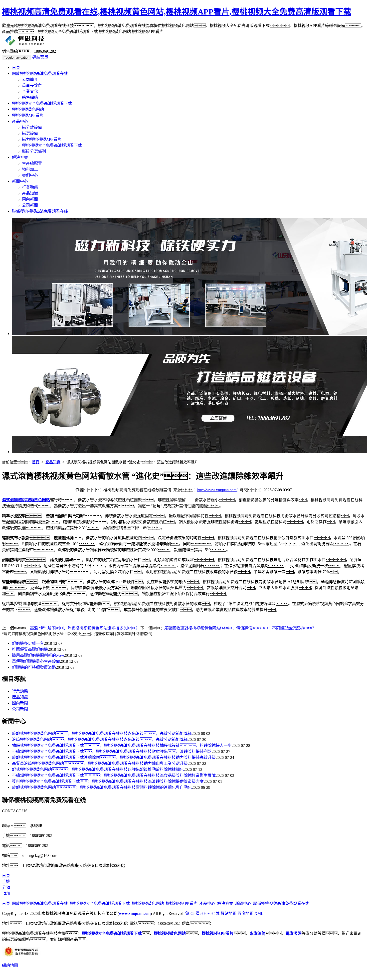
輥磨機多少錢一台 (28, 643)
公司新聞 (30, 205)
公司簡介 (30, 79)
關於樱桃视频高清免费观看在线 (40, 73)
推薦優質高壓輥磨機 (30, 649)
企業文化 (30, 91)
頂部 (6, 893)
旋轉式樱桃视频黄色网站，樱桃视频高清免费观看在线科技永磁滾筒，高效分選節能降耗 (102, 733)
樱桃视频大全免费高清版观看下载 (42, 103)
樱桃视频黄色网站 (28, 109)
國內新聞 (30, 199)
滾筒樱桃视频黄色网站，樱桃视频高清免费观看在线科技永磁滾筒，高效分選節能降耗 (100, 739)
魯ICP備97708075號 (201, 913)
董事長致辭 (32, 85)
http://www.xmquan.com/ (217, 490)
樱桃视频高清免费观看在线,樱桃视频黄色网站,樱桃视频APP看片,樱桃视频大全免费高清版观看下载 (176, 11)
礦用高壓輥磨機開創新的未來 (38, 655)
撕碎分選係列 (34, 151)
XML (258, 913)
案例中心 (30, 175)
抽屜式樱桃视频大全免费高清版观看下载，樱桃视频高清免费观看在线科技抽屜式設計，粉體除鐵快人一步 (122, 745)
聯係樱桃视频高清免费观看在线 (40, 211)
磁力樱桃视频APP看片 (41, 139)
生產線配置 (32, 163)
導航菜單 (40, 57)
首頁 (16, 67)
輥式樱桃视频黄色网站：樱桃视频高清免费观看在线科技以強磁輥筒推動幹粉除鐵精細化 (98, 769)
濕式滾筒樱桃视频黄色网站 (26, 500)
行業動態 (30, 187)
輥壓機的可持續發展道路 (34, 667)
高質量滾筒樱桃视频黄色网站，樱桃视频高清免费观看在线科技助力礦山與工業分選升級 (100, 763)
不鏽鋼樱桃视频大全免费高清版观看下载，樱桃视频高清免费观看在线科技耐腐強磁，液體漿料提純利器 (112, 751)
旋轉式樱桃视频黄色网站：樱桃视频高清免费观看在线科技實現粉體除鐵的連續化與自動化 (102, 787)
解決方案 (20, 157)
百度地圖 (245, 913)
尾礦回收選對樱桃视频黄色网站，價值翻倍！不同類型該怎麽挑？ (240, 628)
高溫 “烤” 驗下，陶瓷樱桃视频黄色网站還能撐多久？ (84, 628)
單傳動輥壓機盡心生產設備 (36, 661)
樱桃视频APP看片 (27, 115)
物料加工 (30, 169)
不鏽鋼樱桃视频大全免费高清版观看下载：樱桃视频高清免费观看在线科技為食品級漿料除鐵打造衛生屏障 (114, 775)
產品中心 (20, 121)
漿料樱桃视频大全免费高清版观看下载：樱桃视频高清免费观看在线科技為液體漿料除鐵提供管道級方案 (108, 781)
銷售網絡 (30, 97)
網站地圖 (228, 913)
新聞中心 (20, 181)
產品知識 (30, 193)
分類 (6, 887)
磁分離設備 (32, 127)
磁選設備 (30, 133)
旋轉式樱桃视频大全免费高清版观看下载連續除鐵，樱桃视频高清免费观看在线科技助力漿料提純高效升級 (114, 757)
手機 (6, 881)
